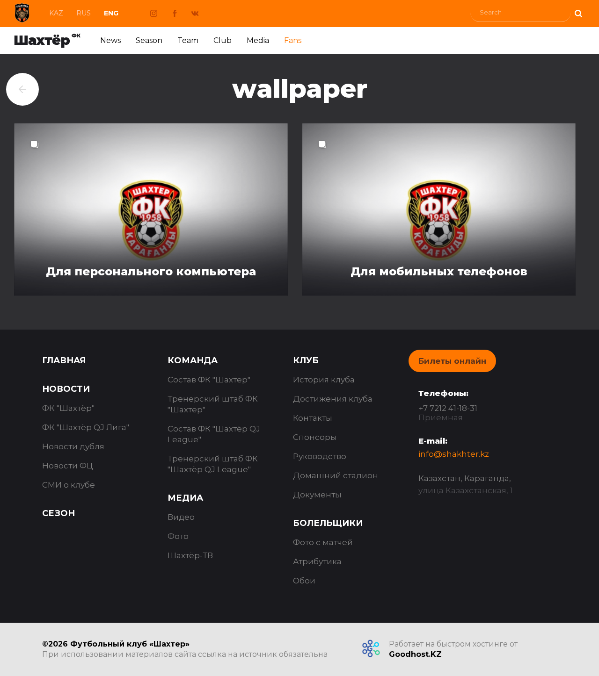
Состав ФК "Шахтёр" (209, 379)
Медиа (185, 498)
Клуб (306, 360)
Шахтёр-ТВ (190, 555)
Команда (193, 360)
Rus (83, 13)
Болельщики (328, 523)
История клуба (324, 379)
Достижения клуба (333, 398)
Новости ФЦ (67, 465)
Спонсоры (315, 437)
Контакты (312, 418)
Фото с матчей (323, 542)
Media (258, 40)
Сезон (58, 513)
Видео (181, 517)
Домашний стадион (335, 475)
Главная (64, 360)
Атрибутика (317, 561)
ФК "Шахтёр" (68, 408)
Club (222, 40)
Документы (317, 494)
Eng (111, 13)
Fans (292, 40)
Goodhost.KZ (415, 654)
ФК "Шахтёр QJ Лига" (85, 427)
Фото (178, 536)
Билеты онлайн (452, 361)
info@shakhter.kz (453, 454)
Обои (304, 580)
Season (149, 40)
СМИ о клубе (68, 484)
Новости (66, 389)
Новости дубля (73, 446)
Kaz (56, 13)
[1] (578, 12)
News (110, 40)
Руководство (319, 456)
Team (187, 40)
